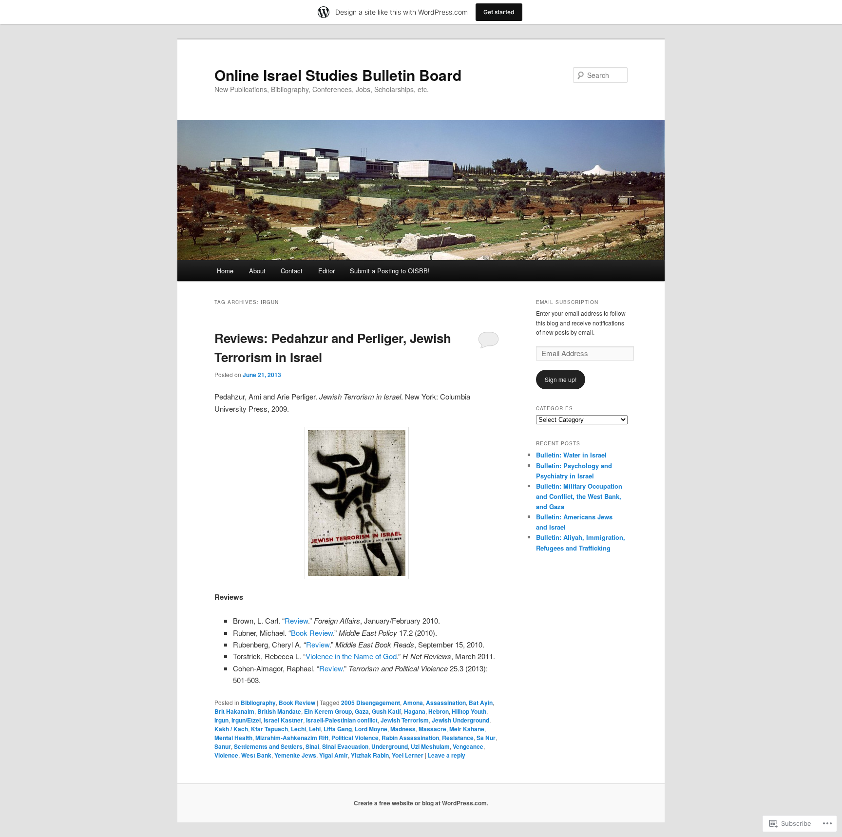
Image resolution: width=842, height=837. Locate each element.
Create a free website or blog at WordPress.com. (421, 803)
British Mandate (279, 711)
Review (296, 620)
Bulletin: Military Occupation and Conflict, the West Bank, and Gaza (579, 496)
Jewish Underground (460, 720)
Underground (389, 746)
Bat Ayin (481, 702)
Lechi (298, 728)
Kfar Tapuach (269, 728)
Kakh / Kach (231, 728)
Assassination (446, 702)
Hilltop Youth (469, 711)
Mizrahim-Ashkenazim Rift (291, 737)
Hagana (414, 711)
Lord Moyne (371, 728)
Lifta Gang (338, 728)
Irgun (221, 720)
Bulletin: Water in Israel (571, 454)
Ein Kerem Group (328, 711)
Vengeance (468, 746)
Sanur (222, 746)
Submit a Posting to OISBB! (390, 270)
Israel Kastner (283, 720)
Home (225, 270)
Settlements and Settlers (268, 746)
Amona (413, 702)
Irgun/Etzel (246, 720)
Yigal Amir (333, 755)
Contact (292, 270)
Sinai (312, 746)
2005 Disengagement (370, 702)
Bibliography (258, 702)
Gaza (362, 711)
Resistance (458, 737)
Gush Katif (386, 711)
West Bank (256, 755)
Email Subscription (567, 302)
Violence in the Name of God (351, 656)
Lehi (315, 728)
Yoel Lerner (407, 755)
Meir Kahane (466, 728)
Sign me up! (560, 379)
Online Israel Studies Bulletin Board (337, 74)
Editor (326, 270)
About (257, 270)
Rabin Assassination (410, 737)
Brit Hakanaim (234, 711)
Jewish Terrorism (405, 720)
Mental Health (233, 737)
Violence (226, 755)
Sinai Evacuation (345, 746)
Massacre (432, 728)
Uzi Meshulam (430, 746)
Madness (403, 728)
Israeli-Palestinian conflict (342, 720)
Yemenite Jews (295, 755)
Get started (499, 12)
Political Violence (355, 737)
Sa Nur (486, 737)
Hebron (438, 711)
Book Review (312, 633)
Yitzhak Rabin (370, 755)
